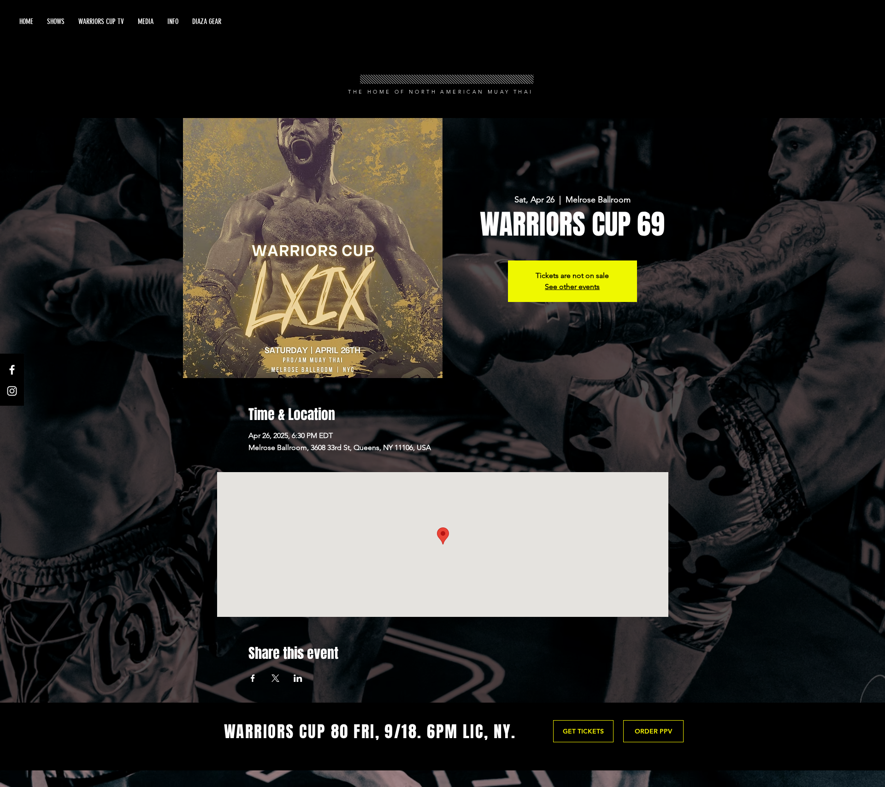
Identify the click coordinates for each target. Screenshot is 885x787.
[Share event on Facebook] (252, 678)
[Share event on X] (275, 678)
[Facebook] (12, 369)
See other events (572, 286)
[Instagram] (12, 391)
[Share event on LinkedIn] (298, 678)
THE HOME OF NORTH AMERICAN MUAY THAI (440, 92)
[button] (145, 21)
